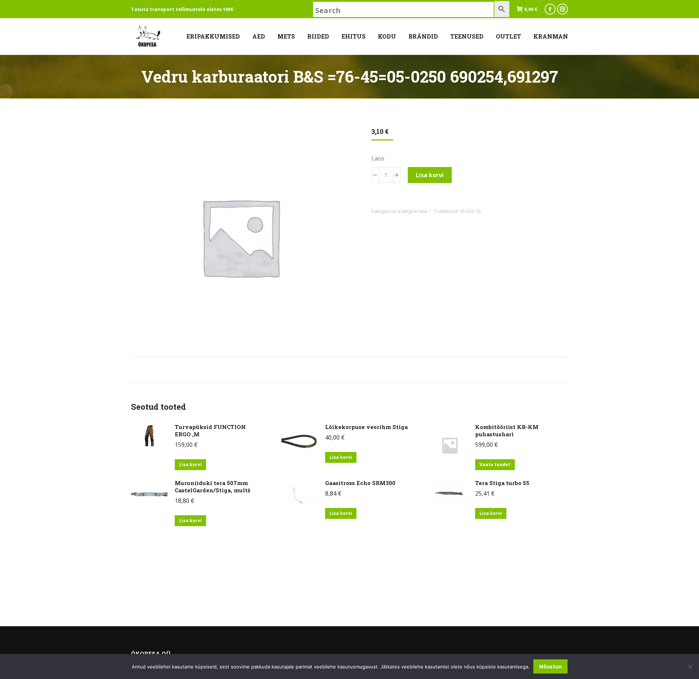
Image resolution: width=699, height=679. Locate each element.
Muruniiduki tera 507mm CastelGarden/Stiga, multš (212, 486)
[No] (690, 666)
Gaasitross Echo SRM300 (360, 483)
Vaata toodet (494, 464)
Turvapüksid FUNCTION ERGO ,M (210, 430)
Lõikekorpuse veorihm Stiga (366, 426)
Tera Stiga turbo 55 (502, 483)
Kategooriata (412, 211)
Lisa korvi (430, 175)
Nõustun (550, 666)
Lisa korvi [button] (190, 464)
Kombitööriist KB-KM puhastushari (506, 430)
